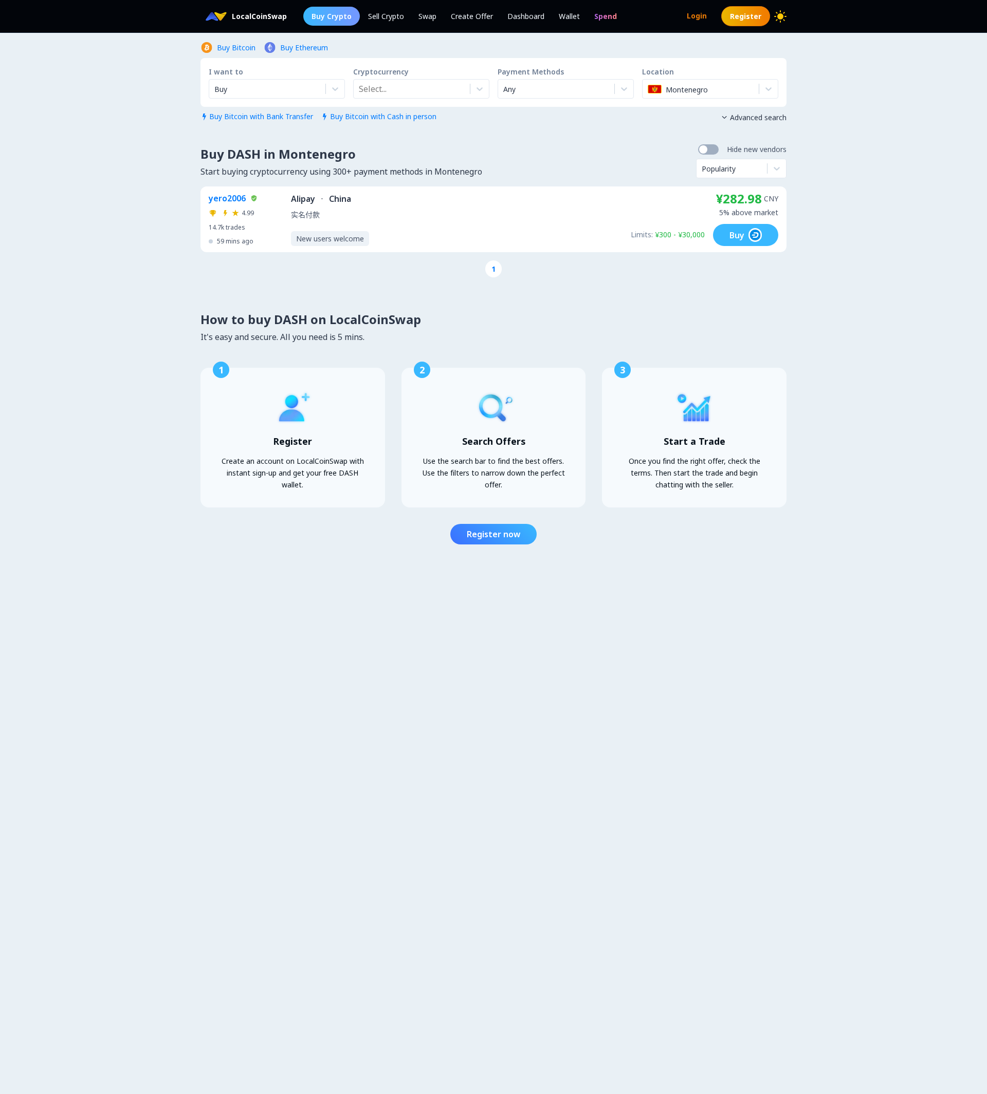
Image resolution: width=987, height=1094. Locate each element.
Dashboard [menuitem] (525, 16)
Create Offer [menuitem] (472, 16)
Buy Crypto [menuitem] (332, 16)
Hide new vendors (757, 149)
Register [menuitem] (745, 16)
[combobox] (360, 89)
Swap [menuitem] (427, 16)
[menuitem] (605, 16)
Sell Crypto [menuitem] (386, 16)
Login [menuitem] (697, 16)
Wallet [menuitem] (569, 16)
